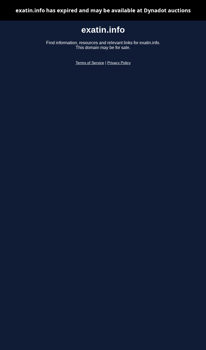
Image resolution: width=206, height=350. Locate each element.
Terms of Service (90, 63)
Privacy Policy (119, 63)
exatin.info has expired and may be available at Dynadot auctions (103, 10)
